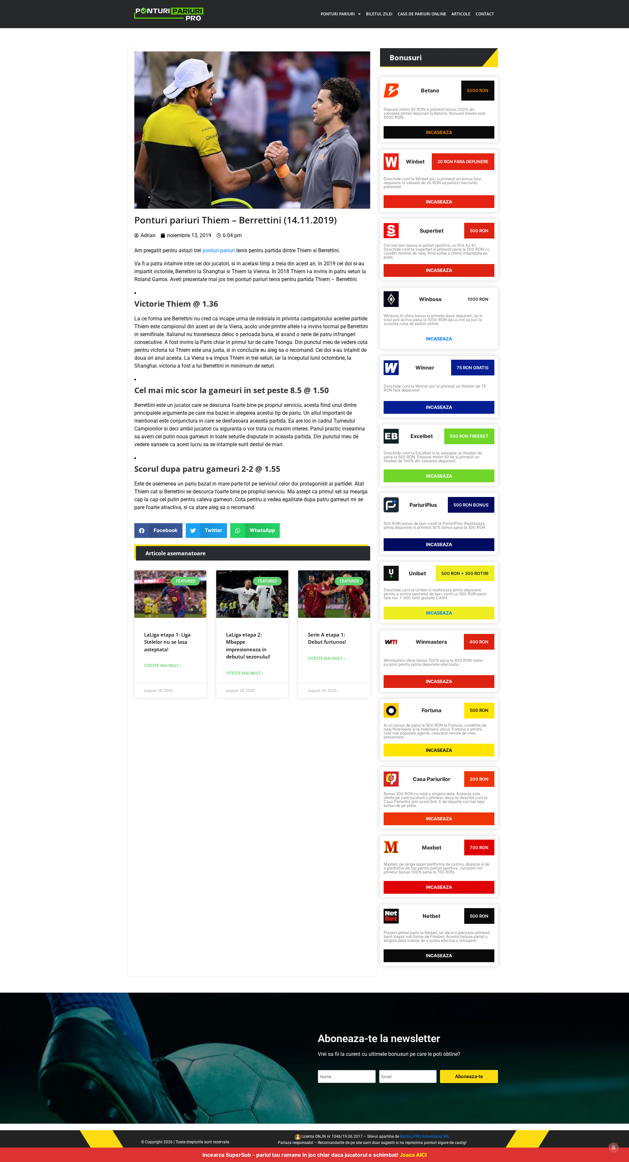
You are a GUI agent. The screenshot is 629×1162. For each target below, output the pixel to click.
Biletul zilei (379, 14)
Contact (485, 14)
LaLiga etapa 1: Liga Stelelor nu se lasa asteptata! (167, 642)
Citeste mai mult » (162, 665)
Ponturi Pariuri (338, 14)
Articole (460, 14)
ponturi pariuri (218, 250)
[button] (158, 530)
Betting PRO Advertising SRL (424, 1136)
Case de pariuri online (422, 14)
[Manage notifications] (613, 1147)
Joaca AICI (413, 1155)
